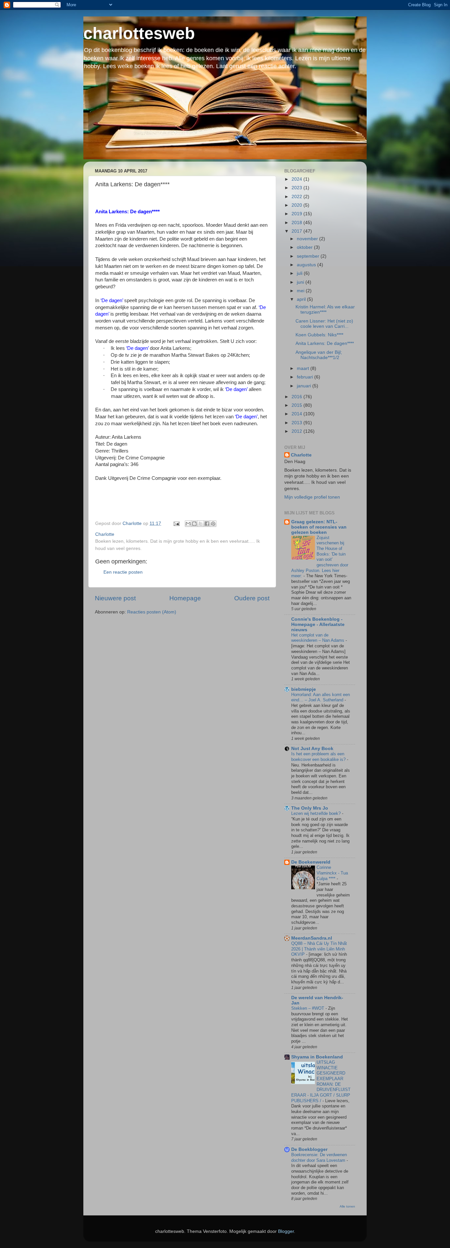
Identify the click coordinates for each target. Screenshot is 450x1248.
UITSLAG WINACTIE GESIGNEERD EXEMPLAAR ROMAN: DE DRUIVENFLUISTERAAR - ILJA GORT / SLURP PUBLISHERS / (321, 1081)
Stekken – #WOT (308, 1008)
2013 (297, 422)
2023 (297, 187)
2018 (297, 222)
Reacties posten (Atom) (151, 612)
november (308, 238)
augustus (307, 264)
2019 (297, 213)
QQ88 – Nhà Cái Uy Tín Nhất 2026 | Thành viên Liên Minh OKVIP (319, 949)
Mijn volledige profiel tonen (312, 497)
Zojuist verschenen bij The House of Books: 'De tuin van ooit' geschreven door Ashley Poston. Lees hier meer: (319, 557)
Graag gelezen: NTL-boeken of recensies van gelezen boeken (319, 527)
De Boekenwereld (310, 862)
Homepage (185, 598)
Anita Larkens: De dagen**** (324, 343)
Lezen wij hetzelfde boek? (316, 813)
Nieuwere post (115, 598)
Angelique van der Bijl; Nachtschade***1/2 (318, 355)
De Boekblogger (309, 1149)
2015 (297, 405)
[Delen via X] (200, 523)
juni (301, 282)
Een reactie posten (123, 572)
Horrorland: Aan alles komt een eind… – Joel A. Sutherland (320, 697)
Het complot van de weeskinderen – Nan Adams (318, 638)
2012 (297, 431)
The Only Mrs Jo (309, 808)
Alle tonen (347, 1206)
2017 (297, 231)
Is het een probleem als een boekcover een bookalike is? (319, 756)
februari (305, 377)
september (309, 256)
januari (304, 385)
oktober (305, 247)
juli (300, 273)
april (302, 299)
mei (301, 290)
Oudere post (251, 598)
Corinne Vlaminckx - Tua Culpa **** (332, 873)
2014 (297, 413)
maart (303, 368)
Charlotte (301, 455)
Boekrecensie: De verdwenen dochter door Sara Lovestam (319, 1157)
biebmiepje (303, 689)
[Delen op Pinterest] (213, 523)
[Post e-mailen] (176, 523)
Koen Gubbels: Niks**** (319, 334)
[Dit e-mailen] (188, 523)
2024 (297, 179)
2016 (297, 396)
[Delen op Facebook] (207, 523)
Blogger (286, 1231)
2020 (297, 205)
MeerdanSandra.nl (311, 938)
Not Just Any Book (312, 748)
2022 (297, 196)
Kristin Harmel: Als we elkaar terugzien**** (325, 309)
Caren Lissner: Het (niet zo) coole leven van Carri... (324, 324)
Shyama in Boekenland (317, 1056)
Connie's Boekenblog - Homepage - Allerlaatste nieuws (318, 624)
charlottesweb (139, 33)
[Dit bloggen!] (194, 523)
